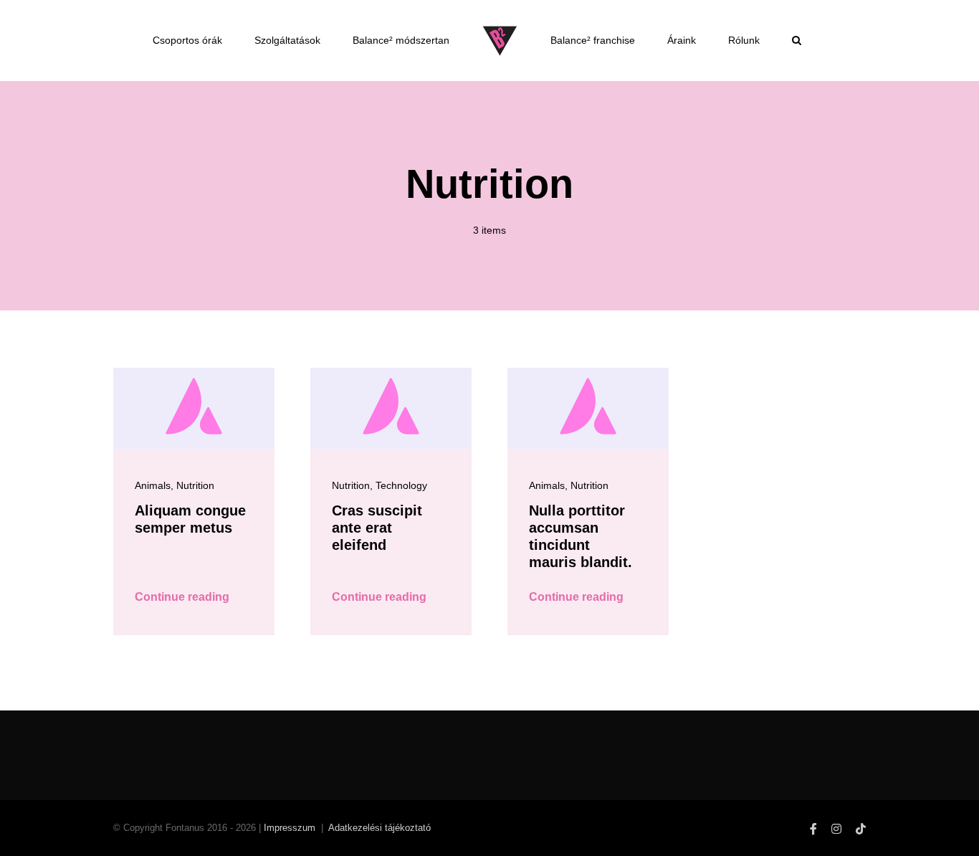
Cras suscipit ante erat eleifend (377, 528)
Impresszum (289, 827)
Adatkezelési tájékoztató (379, 827)
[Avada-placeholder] (193, 373)
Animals (153, 485)
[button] (509, 96)
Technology (401, 485)
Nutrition (195, 485)
